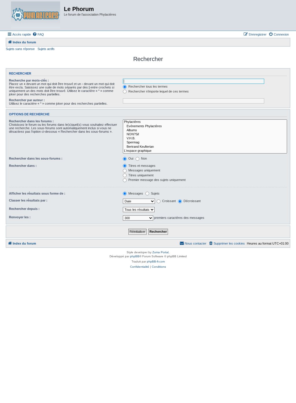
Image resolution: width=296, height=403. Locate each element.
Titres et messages (141, 165)
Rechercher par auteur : (27, 100)
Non (143, 158)
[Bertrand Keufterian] (204, 147)
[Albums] (204, 130)
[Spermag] (204, 143)
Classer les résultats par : (28, 200)
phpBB (134, 256)
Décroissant (192, 201)
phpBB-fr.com (156, 261)
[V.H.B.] (204, 138)
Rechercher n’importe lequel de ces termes (158, 91)
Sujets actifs (46, 49)
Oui (130, 158)
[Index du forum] (35, 15)
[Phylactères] (204, 122)
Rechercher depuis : (24, 208)
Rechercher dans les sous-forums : (35, 158)
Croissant (168, 201)
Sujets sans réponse (20, 49)
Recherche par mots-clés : (29, 80)
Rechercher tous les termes (147, 86)
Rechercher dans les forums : (31, 121)
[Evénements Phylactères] (204, 126)
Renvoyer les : (20, 217)
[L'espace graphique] (204, 151)
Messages (135, 193)
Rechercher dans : (23, 165)
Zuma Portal (160, 252)
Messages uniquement (143, 170)
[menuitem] (38, 34)
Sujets (155, 193)
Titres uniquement (140, 175)
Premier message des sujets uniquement (156, 180)
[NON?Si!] (204, 134)
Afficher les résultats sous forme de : (37, 193)
